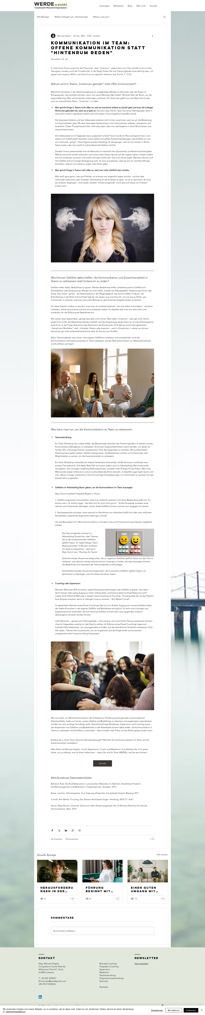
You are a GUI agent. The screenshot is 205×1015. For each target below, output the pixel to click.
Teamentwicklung (107, 975)
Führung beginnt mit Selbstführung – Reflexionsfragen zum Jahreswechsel (102, 889)
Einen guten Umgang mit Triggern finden (143, 889)
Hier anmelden (141, 963)
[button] (164, 17)
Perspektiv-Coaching (109, 966)
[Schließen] (201, 1010)
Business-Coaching (108, 963)
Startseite (103, 987)
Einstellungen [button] (157, 1010)
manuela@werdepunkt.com (53, 981)
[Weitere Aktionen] (152, 35)
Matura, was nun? (101, 16)
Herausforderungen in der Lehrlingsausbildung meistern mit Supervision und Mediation (57, 889)
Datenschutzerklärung (15, 1011)
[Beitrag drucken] (79, 830)
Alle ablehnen (174, 1010)
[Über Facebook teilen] (52, 830)
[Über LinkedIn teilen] (66, 830)
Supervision (104, 969)
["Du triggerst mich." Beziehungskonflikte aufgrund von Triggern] (148, 871)
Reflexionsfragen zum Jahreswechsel (71, 16)
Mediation (104, 972)
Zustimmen (191, 1010)
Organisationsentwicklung (111, 978)
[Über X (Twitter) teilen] (59, 830)
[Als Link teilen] (72, 830)
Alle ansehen (162, 854)
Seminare (103, 981)
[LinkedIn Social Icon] (40, 997)
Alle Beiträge (43, 16)
